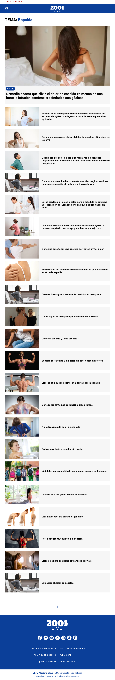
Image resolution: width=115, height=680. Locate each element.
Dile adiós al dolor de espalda (57, 582)
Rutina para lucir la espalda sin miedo (62, 449)
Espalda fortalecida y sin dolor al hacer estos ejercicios (72, 360)
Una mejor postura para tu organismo (62, 516)
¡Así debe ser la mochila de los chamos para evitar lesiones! (74, 471)
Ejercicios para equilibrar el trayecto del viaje (67, 560)
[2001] (57, 9)
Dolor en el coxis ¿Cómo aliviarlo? (60, 338)
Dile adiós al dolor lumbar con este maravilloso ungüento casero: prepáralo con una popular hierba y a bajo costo (73, 227)
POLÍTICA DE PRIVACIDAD (72, 648)
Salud (10, 89)
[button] (6, 9)
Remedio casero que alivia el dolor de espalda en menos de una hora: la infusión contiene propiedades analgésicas (54, 96)
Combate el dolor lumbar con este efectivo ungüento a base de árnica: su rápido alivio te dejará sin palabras (75, 182)
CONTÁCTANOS (67, 662)
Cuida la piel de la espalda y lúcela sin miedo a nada (70, 316)
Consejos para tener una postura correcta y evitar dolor (73, 249)
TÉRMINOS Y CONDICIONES (42, 648)
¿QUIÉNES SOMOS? (46, 662)
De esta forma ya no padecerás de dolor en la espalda (71, 294)
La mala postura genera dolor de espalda (64, 494)
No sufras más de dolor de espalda (61, 427)
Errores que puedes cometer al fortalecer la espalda (71, 382)
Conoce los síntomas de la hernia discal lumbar (68, 404)
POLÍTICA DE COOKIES (45, 655)
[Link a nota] (57, 56)
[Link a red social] (40, 638)
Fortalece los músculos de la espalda (62, 538)
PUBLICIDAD (66, 655)
